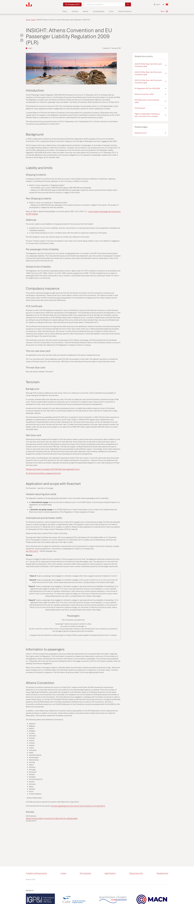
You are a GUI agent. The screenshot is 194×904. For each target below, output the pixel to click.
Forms (111, 11)
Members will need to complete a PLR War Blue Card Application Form (53, 469)
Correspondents (98, 11)
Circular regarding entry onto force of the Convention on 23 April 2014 (78, 806)
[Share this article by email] (21, 35)
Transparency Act (162, 873)
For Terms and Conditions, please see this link (43, 473)
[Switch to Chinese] (167, 4)
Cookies (63, 873)
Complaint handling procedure (36, 873)
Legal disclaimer (110, 873)
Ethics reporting (85, 873)
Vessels (85, 11)
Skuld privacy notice (136, 873)
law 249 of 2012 (32, 551)
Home (28, 20)
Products (75, 11)
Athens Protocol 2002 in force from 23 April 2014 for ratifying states (51, 818)
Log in (158, 4)
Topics (64, 11)
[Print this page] (21, 40)
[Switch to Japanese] (163, 4)
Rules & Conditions (125, 11)
